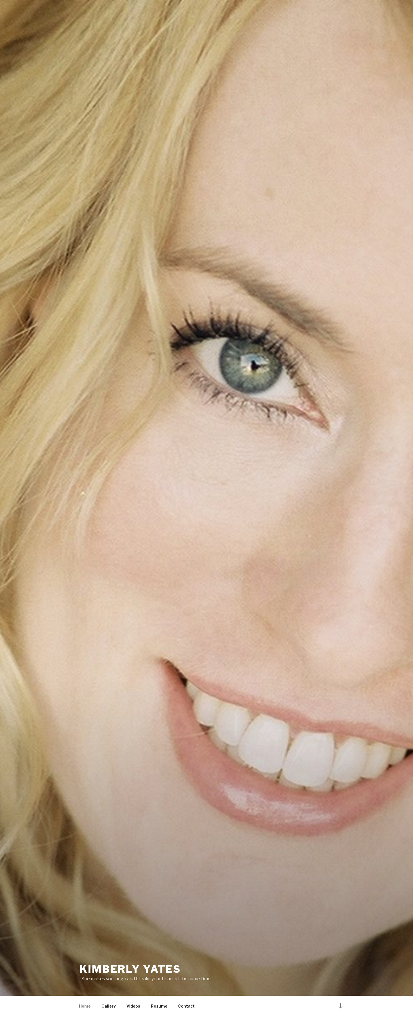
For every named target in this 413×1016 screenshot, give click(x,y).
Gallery (108, 1006)
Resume (159, 1006)
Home (85, 1006)
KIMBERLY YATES (130, 969)
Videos (133, 1006)
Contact (186, 1006)
